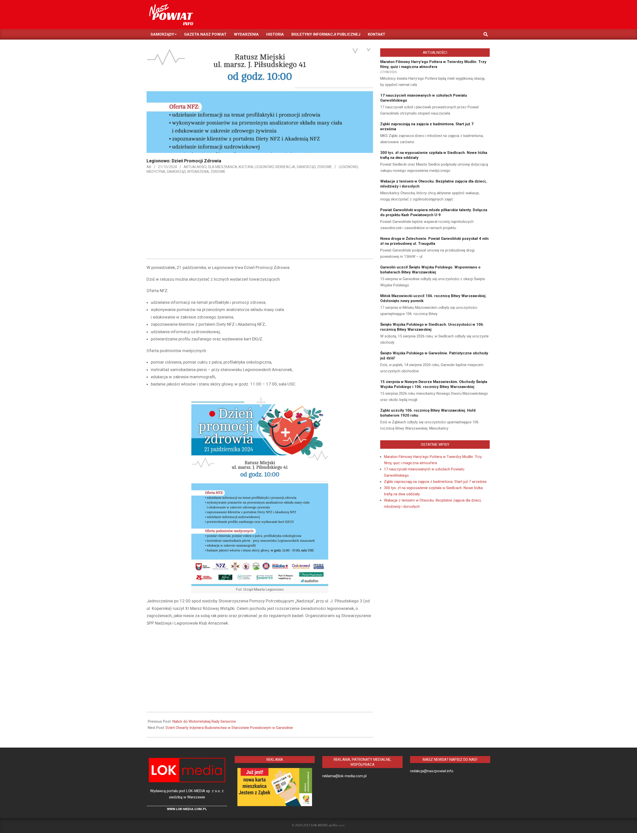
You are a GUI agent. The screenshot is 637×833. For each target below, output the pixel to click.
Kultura (246, 167)
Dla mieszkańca (222, 167)
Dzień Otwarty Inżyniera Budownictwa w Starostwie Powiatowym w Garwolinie (229, 727)
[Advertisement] (260, 218)
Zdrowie (324, 167)
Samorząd (306, 167)
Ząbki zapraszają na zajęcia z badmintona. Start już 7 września (435, 481)
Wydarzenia (198, 172)
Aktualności (195, 167)
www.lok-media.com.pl (187, 809)
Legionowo (264, 167)
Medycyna (156, 172)
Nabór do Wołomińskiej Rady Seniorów (204, 721)
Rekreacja (285, 167)
